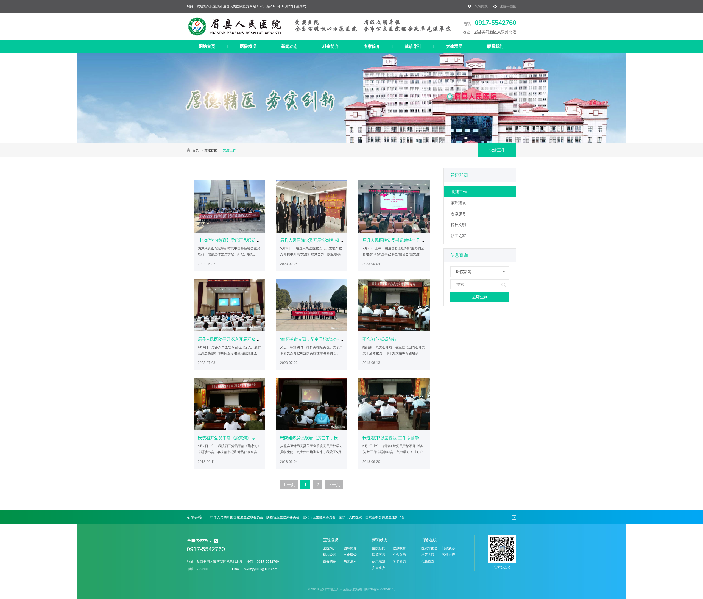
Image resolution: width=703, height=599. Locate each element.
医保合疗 (448, 555)
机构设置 (329, 555)
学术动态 (399, 561)
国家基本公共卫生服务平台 (385, 517)
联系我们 (495, 46)
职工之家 (458, 235)
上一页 (289, 484)
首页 (195, 150)
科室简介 (330, 46)
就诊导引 (413, 46)
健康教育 (399, 548)
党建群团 (454, 46)
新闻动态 (289, 46)
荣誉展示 (350, 561)
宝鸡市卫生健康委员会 (319, 517)
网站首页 (207, 46)
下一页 (334, 484)
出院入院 (427, 555)
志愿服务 (458, 213)
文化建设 (350, 555)
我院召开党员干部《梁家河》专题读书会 (235, 438)
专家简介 (372, 46)
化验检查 (427, 561)
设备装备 (329, 561)
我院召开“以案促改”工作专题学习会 (394, 438)
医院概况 (248, 46)
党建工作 (459, 192)
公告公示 (399, 555)
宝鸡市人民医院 (350, 517)
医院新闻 (378, 548)
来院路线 (481, 6)
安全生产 (378, 568)
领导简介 (350, 548)
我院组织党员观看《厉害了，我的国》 (315, 438)
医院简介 (329, 548)
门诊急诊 (448, 548)
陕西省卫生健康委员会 (282, 517)
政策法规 (378, 561)
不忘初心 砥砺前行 (379, 339)
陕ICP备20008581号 (379, 589)
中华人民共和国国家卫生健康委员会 (236, 517)
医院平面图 (508, 6)
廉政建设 (458, 202)
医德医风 (378, 555)
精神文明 (458, 224)
